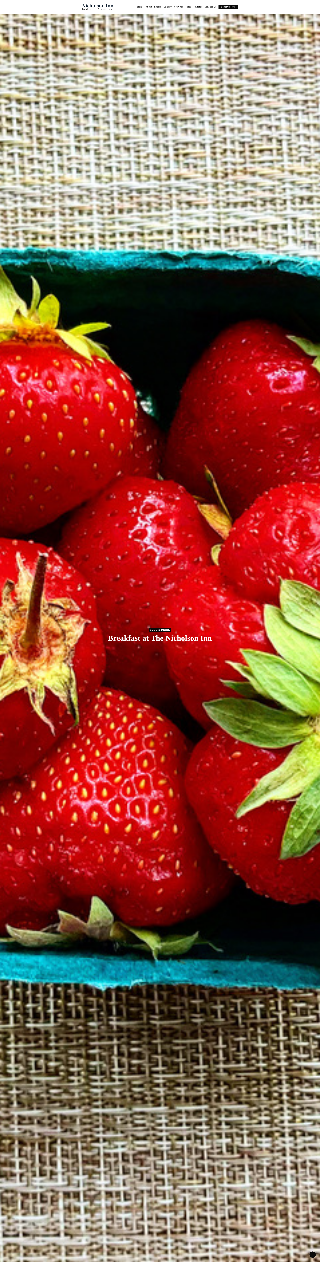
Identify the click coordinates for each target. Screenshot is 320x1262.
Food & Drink (160, 629)
